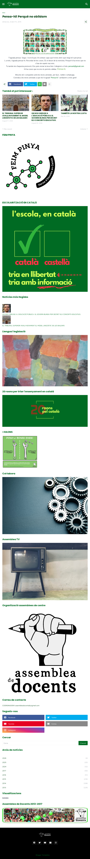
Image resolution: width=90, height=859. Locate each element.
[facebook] (34, 843)
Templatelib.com (57, 855)
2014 (45, 783)
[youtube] (45, 843)
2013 (45, 787)
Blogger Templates (43, 855)
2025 (45, 762)
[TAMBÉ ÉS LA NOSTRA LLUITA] (74, 103)
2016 (45, 775)
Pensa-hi (54, 78)
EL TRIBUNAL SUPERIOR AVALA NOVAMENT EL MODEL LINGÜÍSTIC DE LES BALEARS (15, 115)
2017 (45, 771)
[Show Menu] (3, 4)
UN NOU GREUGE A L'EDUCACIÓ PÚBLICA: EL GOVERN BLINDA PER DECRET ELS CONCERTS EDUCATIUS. (44, 116)
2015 (45, 779)
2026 (45, 758)
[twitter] (40, 843)
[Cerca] (87, 4)
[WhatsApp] (40, 84)
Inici (3, 12)
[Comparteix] (86, 22)
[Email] (44, 84)
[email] (50, 843)
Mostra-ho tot (82, 91)
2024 (45, 767)
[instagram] (56, 843)
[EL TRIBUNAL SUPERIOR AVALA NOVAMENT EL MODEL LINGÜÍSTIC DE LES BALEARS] (15, 103)
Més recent (8, 129)
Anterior (83, 129)
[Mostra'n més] (49, 84)
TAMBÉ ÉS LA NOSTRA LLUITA (74, 113)
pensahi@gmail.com (76, 66)
